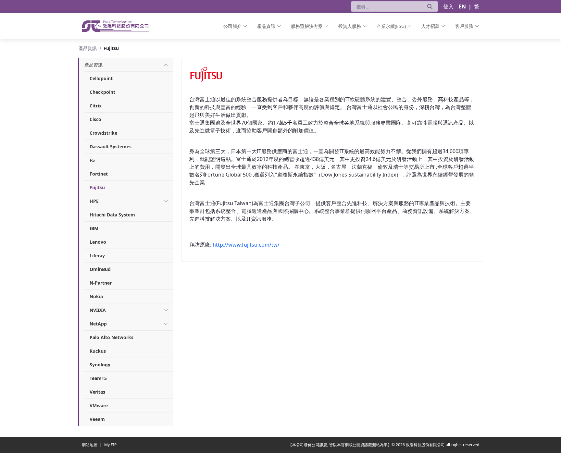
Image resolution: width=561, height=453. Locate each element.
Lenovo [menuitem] (98, 242)
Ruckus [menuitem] (98, 351)
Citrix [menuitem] (96, 106)
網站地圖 (90, 444)
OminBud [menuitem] (100, 269)
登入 (448, 6)
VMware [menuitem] (99, 405)
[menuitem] (235, 26)
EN (462, 6)
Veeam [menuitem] (97, 419)
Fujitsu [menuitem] (97, 187)
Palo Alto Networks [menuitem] (111, 337)
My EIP (110, 444)
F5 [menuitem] (92, 160)
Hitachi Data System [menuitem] (112, 215)
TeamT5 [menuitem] (98, 378)
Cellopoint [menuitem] (101, 78)
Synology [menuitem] (100, 364)
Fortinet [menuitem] (99, 174)
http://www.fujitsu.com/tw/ (246, 244)
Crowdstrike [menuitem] (103, 133)
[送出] (430, 6)
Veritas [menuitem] (97, 392)
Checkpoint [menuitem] (102, 92)
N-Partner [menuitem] (101, 283)
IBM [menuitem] (94, 228)
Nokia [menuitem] (96, 296)
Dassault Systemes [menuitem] (110, 146)
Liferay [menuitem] (97, 255)
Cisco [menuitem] (95, 119)
